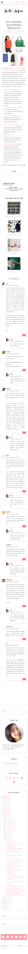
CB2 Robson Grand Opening (14, 855)
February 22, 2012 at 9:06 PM (12, 645)
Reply (24, 335)
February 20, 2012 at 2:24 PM (12, 514)
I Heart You (9, 884)
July (7, 831)
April (7, 837)
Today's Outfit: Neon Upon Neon (15, 890)
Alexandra (9, 580)
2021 (6, 796)
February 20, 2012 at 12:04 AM (12, 285)
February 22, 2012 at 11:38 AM (12, 628)
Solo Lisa (9, 945)
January (8, 897)
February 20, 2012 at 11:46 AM (12, 390)
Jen (7, 283)
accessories (7, 31)
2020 (6, 799)
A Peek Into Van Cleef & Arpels (14, 848)
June (7, 833)
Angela (8, 512)
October (8, 824)
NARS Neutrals (10, 857)
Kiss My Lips (9, 879)
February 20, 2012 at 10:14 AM (12, 353)
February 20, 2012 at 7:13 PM (16, 532)
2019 (6, 801)
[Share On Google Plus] (14, 174)
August (8, 828)
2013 (6, 815)
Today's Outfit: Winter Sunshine (15, 877)
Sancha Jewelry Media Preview (14, 881)
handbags (21, 31)
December (9, 819)
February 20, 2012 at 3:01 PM (12, 546)
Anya (7, 455)
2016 (6, 808)
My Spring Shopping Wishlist (14, 859)
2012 (6, 817)
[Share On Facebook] (10, 174)
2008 (6, 906)
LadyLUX (8, 545)
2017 (6, 805)
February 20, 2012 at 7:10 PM (16, 341)
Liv (7, 643)
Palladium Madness (11, 874)
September (9, 826)
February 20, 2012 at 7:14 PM (16, 612)
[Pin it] (18, 174)
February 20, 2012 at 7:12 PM (16, 438)
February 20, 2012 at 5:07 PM (12, 581)
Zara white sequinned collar (11, 115)
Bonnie (8, 351)
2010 (6, 901)
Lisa (11, 339)
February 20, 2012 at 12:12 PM (12, 457)
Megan (8, 388)
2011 (6, 899)
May (7, 835)
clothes (15, 31)
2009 (6, 904)
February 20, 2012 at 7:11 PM (16, 376)
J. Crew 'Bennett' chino (10, 144)
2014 (6, 812)
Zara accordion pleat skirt (11, 136)
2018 (6, 803)
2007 (6, 908)
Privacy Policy (14, 945)
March (8, 840)
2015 (6, 810)
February (9, 842)
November (9, 821)
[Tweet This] (5, 174)
